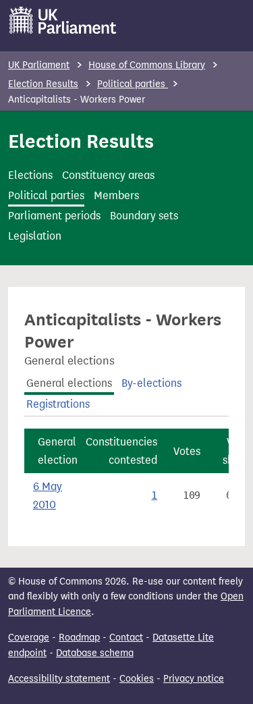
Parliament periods (54, 215)
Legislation (34, 235)
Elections (30, 175)
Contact (126, 637)
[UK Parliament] (63, 20)
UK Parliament (38, 65)
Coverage (28, 637)
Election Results (43, 84)
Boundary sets (144, 215)
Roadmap (79, 637)
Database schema (95, 653)
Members (116, 195)
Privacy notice (193, 678)
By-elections (151, 383)
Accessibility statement (59, 678)
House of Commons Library (146, 65)
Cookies (136, 678)
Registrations (58, 404)
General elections (69, 383)
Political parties (132, 84)
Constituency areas (108, 175)
